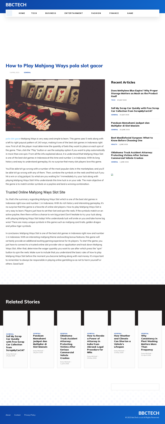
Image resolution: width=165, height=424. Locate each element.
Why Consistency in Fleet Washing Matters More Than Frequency (149, 342)
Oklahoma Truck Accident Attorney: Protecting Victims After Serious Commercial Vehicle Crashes (131, 155)
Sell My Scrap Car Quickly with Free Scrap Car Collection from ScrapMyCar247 (135, 109)
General (27, 72)
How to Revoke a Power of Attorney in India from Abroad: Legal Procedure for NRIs (95, 344)
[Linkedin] (149, 4)
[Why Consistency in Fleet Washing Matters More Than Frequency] (150, 320)
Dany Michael (11, 354)
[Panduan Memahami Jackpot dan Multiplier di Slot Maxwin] (42, 320)
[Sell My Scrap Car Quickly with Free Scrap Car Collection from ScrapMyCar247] (15, 320)
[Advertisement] (82, 36)
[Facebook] (144, 4)
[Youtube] (157, 4)
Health (114, 144)
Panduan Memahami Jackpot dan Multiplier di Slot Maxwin (130, 124)
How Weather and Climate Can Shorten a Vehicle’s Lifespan (122, 341)
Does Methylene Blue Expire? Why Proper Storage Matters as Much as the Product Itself (134, 93)
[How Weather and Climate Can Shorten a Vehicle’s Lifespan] (123, 320)
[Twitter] (153, 4)
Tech (113, 100)
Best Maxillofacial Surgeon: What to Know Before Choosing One (132, 139)
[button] (9, 13)
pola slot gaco (13, 138)
